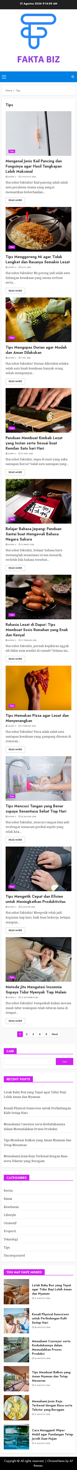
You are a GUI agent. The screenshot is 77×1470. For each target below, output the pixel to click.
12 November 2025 (29, 997)
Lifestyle (10, 1215)
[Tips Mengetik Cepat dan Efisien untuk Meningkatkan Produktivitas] (38, 869)
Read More (15, 200)
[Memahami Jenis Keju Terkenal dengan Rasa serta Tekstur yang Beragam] (16, 1407)
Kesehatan (11, 1207)
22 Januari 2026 (28, 816)
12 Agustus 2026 (42, 1443)
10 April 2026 (27, 453)
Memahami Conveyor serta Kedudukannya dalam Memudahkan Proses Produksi (51, 1347)
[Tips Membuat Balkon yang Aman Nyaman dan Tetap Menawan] (16, 1378)
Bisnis (8, 1199)
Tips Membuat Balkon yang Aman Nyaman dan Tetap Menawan (51, 1376)
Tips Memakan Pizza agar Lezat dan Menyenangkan (37, 718)
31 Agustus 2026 (42, 1298)
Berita (8, 1190)
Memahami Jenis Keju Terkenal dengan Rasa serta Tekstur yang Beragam (52, 1405)
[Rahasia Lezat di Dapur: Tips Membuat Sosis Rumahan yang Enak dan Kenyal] (38, 597)
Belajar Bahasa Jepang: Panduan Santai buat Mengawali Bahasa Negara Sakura (33, 534)
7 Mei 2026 (26, 358)
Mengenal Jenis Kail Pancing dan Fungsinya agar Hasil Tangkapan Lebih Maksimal (34, 166)
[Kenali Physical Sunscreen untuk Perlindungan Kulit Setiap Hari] (16, 1320)
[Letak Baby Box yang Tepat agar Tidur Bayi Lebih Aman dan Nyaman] (16, 1291)
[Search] (72, 76)
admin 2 (12, 177)
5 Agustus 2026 (28, 177)
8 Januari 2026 (28, 907)
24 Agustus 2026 (42, 1358)
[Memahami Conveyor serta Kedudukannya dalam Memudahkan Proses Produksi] (16, 1349)
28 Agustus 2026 (42, 1327)
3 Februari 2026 (28, 726)
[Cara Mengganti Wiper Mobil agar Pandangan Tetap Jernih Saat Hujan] (16, 1436)
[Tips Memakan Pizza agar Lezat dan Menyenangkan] (38, 688)
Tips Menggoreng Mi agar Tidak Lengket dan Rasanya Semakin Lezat (38, 259)
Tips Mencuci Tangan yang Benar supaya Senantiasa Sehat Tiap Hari (36, 808)
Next (55, 1034)
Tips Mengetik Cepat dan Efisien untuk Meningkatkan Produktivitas (36, 899)
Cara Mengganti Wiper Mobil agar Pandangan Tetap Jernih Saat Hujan (52, 1434)
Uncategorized (14, 1255)
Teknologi (11, 1239)
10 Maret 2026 (27, 544)
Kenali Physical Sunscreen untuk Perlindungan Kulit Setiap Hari (50, 1318)
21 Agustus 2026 (42, 1385)
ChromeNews (56, 1461)
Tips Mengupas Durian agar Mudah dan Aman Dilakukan (36, 350)
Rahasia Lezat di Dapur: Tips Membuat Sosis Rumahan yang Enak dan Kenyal (37, 630)
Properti (10, 1231)
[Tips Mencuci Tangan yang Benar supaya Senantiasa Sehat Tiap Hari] (38, 778)
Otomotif (10, 1223)
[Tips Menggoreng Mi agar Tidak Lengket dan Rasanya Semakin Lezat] (38, 229)
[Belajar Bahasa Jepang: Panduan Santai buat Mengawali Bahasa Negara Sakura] (38, 501)
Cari (10, 1051)
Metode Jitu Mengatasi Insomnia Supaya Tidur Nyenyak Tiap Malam (36, 989)
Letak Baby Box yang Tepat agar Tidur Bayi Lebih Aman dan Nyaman (52, 1289)
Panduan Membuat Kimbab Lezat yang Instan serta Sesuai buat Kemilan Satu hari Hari (34, 443)
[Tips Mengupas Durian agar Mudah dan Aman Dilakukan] (38, 319)
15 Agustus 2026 (42, 1414)
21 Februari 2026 (29, 640)
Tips (12, 151)
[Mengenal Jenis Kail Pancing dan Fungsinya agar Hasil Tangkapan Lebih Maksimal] (38, 133)
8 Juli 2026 (26, 267)
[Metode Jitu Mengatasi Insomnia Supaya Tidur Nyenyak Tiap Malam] (38, 959)
